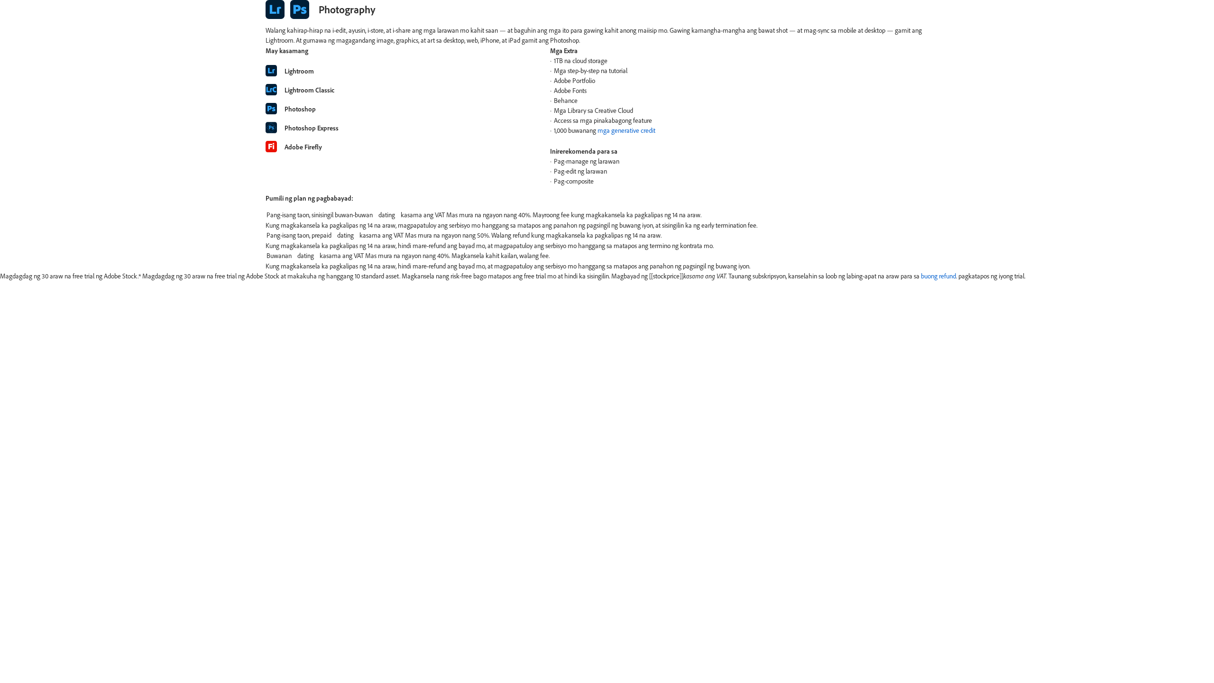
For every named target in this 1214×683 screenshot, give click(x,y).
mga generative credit (626, 130)
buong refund (938, 276)
